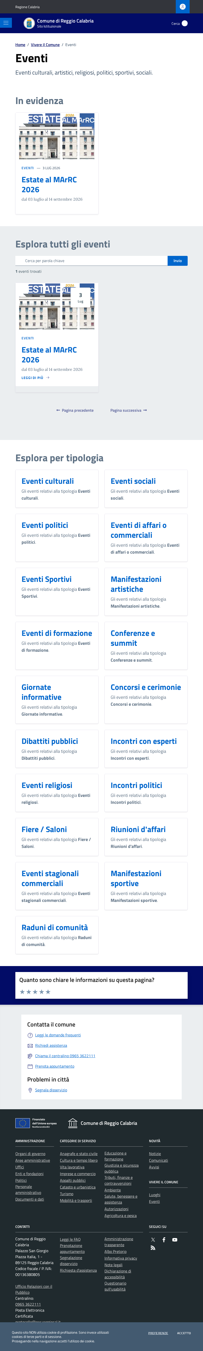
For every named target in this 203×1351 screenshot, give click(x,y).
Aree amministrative (32, 1160)
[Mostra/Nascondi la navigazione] (6, 23)
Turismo (66, 1194)
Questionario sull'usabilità (115, 1286)
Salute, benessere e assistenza (120, 1199)
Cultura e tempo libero (79, 1160)
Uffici (19, 1167)
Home (20, 45)
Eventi (154, 1201)
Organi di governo (30, 1154)
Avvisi (154, 1167)
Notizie (155, 1154)
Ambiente (112, 1190)
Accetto (184, 1333)
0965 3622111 (28, 1304)
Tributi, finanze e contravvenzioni (118, 1180)
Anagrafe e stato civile (79, 1154)
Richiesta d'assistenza (78, 1270)
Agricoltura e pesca (120, 1215)
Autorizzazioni (116, 1209)
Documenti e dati (29, 1199)
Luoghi (154, 1195)
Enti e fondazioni (29, 1174)
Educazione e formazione (115, 1156)
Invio (178, 261)
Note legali (113, 1265)
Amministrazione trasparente (118, 1242)
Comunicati (158, 1160)
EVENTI (28, 167)
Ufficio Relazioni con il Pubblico (33, 1289)
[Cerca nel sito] (185, 23)
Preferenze (158, 1333)
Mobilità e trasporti (76, 1200)
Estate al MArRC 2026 (49, 354)
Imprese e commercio (78, 1174)
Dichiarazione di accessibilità (117, 1274)
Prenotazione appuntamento (72, 1248)
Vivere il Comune (45, 45)
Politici (21, 1180)
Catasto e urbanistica (78, 1187)
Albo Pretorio (115, 1251)
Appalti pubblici (73, 1180)
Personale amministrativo (28, 1189)
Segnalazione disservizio (71, 1261)
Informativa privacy (120, 1258)
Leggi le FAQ (70, 1239)
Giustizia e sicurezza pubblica (121, 1168)
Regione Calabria (27, 6)
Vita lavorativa (72, 1167)
